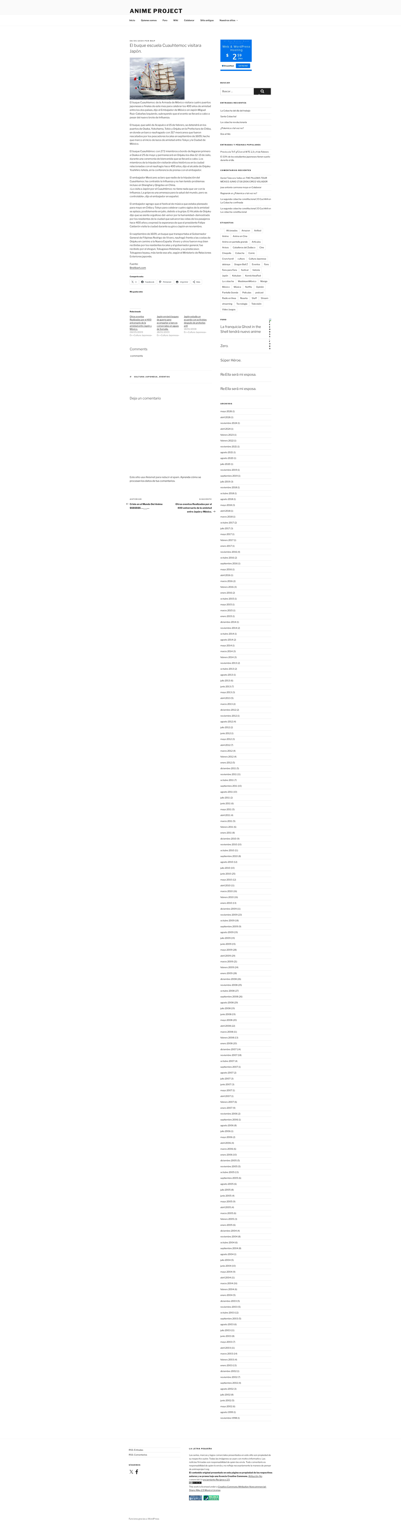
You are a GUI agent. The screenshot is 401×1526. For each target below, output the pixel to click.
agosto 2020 (226, 458)
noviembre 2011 (228, 774)
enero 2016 (226, 592)
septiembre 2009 (229, 926)
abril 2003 (225, 1347)
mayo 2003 (226, 1342)
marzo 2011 (226, 821)
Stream (264, 298)
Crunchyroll (228, 258)
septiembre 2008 (229, 996)
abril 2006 (225, 1143)
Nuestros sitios (227, 20)
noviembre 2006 (228, 1113)
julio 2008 (225, 1008)
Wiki (175, 20)
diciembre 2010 (228, 838)
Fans (266, 264)
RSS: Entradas (136, 1450)
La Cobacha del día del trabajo (235, 110)
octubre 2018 (227, 493)
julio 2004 (225, 1260)
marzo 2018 (226, 516)
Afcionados (231, 230)
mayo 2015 (226, 604)
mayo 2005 (226, 1201)
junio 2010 (225, 873)
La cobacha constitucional (233, 212)
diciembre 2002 (228, 1371)
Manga (263, 281)
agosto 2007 (226, 1072)
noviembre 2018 (228, 487)
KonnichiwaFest (253, 275)
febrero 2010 (227, 897)
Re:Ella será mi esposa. (238, 374)
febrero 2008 (227, 1037)
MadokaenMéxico (247, 281)
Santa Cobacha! (228, 116)
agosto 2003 (227, 1324)
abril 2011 (225, 815)
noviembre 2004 (228, 1236)
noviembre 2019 (228, 469)
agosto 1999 (226, 1412)
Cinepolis (226, 253)
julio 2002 (225, 1394)
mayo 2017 (226, 534)
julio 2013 (225, 680)
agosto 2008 (227, 1002)
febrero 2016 (227, 587)
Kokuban (236, 275)
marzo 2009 (226, 961)
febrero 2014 (227, 657)
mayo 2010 (226, 879)
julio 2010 (225, 868)
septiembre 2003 (229, 1318)
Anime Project (156, 11)
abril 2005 (225, 1207)
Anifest (257, 230)
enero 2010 (226, 903)
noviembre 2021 (228, 446)
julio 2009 (225, 938)
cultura (241, 258)
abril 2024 (225, 428)
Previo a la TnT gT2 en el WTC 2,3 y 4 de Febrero (244, 151)
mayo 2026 (226, 411)
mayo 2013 (226, 692)
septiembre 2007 (229, 1066)
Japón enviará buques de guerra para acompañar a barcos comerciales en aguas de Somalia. (168, 322)
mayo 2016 (226, 569)
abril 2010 (225, 885)
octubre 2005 (227, 1172)
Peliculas (246, 292)
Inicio (132, 20)
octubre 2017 (227, 522)
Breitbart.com (138, 267)
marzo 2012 (226, 750)
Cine (261, 247)
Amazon (246, 230)
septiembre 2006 (229, 1119)
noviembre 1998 (228, 1418)
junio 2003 (225, 1336)
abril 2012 (225, 745)
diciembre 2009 (228, 908)
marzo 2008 (226, 1031)
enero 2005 (226, 1225)
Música (237, 287)
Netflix (248, 287)
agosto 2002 (226, 1388)
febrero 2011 (226, 827)
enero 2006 (226, 1154)
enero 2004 (226, 1295)
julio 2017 (225, 528)
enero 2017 (226, 546)
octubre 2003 (227, 1312)
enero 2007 (226, 1108)
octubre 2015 (227, 598)
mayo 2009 (226, 949)
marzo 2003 (226, 1353)
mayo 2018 (226, 505)
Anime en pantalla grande (235, 241)
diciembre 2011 (228, 768)
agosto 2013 (226, 674)
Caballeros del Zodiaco (244, 247)
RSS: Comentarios (138, 1454)
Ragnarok (225, 193)
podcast (259, 292)
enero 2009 (226, 973)
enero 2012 (226, 762)
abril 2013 (225, 698)
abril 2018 (225, 511)
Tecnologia (241, 303)
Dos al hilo (225, 134)
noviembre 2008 (228, 985)
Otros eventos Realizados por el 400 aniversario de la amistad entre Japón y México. (141, 322)
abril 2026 (225, 417)
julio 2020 (225, 464)
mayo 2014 (226, 645)
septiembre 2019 (229, 475)
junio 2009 (225, 944)
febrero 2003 (227, 1359)
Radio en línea (229, 298)
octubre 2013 (227, 668)
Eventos (164, 377)
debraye (226, 264)
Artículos (256, 241)
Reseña (244, 298)
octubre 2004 (227, 1242)
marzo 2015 (226, 610)
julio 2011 (225, 797)
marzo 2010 (226, 891)
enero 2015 (226, 616)
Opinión (260, 287)
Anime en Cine (240, 236)
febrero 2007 (227, 1102)
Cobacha (239, 253)
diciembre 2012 (228, 709)
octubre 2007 (227, 1061)
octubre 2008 (227, 990)
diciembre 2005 (228, 1160)
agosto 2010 (226, 862)
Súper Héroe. (230, 360)
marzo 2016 (226, 581)
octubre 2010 (227, 850)
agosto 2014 (226, 639)
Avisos (225, 247)
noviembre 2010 (228, 844)
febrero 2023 (227, 434)
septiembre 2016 (229, 563)
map (152, 41)
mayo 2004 (226, 1271)
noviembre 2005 (228, 1166)
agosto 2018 (226, 499)
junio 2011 (225, 803)
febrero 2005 (227, 1219)
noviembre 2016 (228, 552)
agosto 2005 (227, 1184)
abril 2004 (225, 1277)
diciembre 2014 (228, 622)
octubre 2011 (227, 780)
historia (256, 270)
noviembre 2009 (228, 914)
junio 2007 (225, 1084)
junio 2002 (225, 1400)
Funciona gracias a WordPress (144, 1518)
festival (244, 270)
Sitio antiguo (207, 20)
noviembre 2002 (228, 1377)
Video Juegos (228, 309)
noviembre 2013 (228, 663)
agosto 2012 (226, 721)
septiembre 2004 (229, 1248)
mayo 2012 (226, 739)
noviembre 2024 (228, 423)
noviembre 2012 (228, 715)
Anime (225, 236)
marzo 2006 (226, 1149)
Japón (225, 275)
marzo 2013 (226, 704)
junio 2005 (225, 1195)
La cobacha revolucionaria (233, 122)
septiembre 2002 (229, 1383)
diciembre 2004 (228, 1230)
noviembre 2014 (228, 628)
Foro (165, 20)
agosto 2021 (226, 452)
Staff (254, 298)
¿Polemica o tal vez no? (232, 128)
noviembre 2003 (228, 1306)
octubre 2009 (227, 920)
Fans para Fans (229, 270)
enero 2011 (226, 832)
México (226, 287)
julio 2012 (225, 727)
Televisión (256, 303)
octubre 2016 (227, 557)
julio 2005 (225, 1189)
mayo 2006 (226, 1137)
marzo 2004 (226, 1283)
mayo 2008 (226, 1020)
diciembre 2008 (228, 979)
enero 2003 (226, 1365)
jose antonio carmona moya (234, 187)
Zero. (224, 346)
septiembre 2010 (229, 856)
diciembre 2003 (228, 1301)
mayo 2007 (226, 1090)
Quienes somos (149, 20)
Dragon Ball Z (241, 264)
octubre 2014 (227, 633)
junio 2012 (225, 733)
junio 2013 (225, 686)
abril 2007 (225, 1096)
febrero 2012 (226, 756)
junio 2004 (225, 1265)
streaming (227, 303)
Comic (251, 253)
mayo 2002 (226, 1406)
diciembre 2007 (228, 1049)
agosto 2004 (227, 1254)
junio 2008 (225, 1014)
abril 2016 (225, 575)
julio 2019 (225, 481)
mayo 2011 (226, 809)
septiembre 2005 (229, 1178)
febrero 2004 (227, 1289)
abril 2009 (225, 955)
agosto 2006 (227, 1125)
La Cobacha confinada (231, 202)
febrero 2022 (227, 440)
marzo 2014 (226, 651)
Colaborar (189, 20)
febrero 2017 (226, 540)
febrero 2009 (227, 967)
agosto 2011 (226, 791)
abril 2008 (225, 1025)
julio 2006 (225, 1131)
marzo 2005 (226, 1213)
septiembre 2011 (228, 786)
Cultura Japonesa (146, 377)
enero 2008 (226, 1043)
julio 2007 (225, 1078)
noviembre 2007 (228, 1055)
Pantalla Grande (230, 292)
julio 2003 (225, 1330)
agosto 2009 (227, 932)
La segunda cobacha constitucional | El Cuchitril (244, 199)
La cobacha (228, 281)
